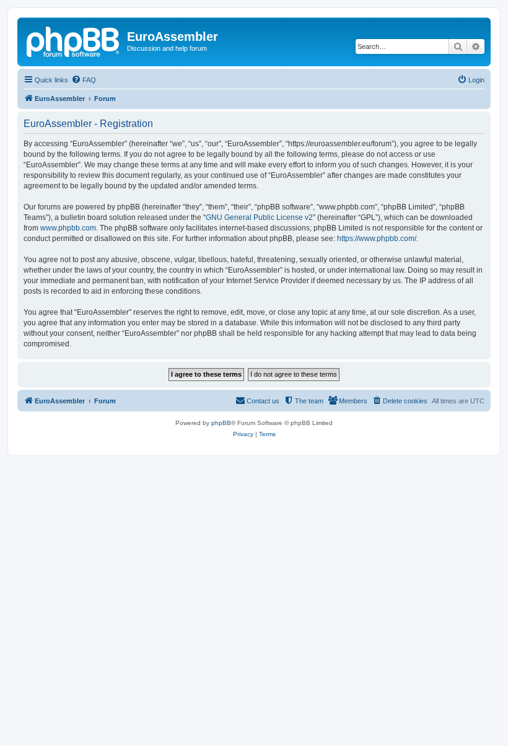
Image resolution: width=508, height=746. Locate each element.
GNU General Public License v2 (259, 217)
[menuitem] (83, 79)
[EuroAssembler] (73, 40)
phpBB (221, 422)
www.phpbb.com (68, 228)
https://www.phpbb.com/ (376, 238)
